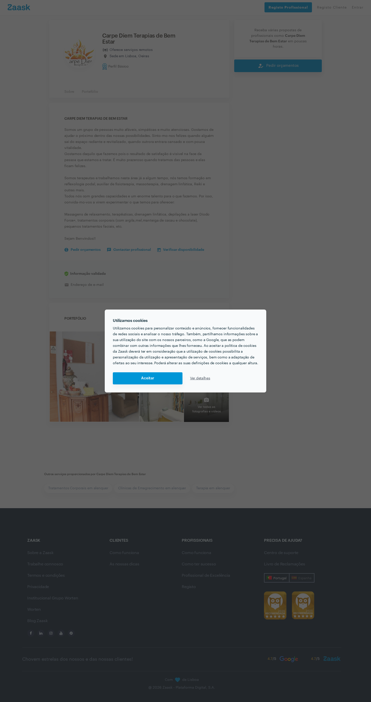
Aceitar (147, 378)
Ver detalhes (200, 378)
